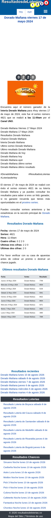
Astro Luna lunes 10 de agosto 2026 (22, 472)
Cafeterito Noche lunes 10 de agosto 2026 (25, 497)
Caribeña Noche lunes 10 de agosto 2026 (24, 467)
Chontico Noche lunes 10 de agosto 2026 (24, 508)
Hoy (21, 12)
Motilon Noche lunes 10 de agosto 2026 (23, 477)
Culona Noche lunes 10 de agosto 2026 (23, 492)
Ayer (29, 12)
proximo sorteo (30, 202)
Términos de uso (34, 516)
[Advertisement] (25, 48)
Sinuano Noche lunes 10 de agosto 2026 (24, 462)
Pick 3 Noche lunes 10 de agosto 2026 (23, 482)
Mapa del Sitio (15, 516)
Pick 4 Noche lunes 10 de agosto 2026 (23, 487)
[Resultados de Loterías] (25, 7)
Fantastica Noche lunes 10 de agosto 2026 (25, 503)
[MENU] (45, 11)
